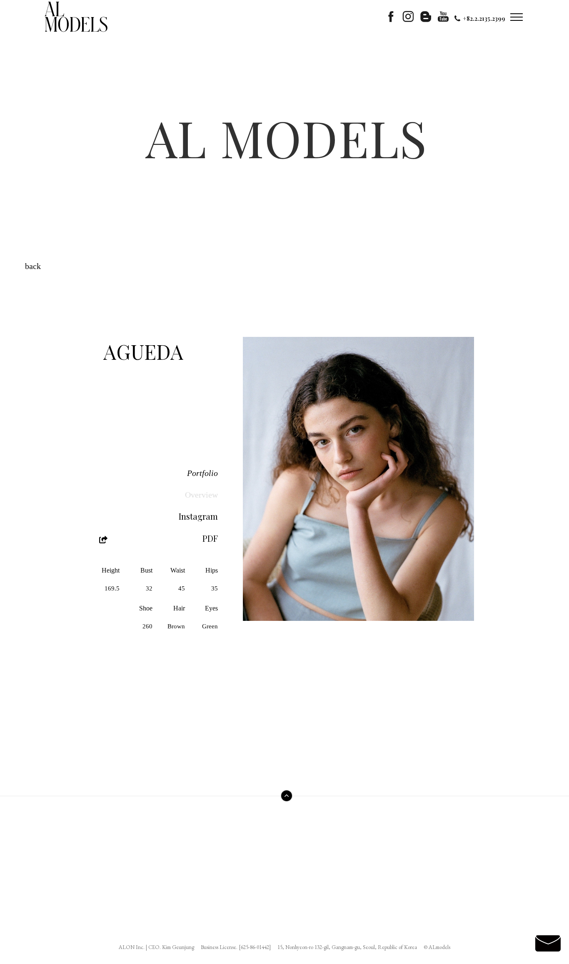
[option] (358, 478)
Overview (201, 494)
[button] (268, 476)
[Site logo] (76, 16)
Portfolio (202, 473)
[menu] (516, 16)
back (33, 266)
